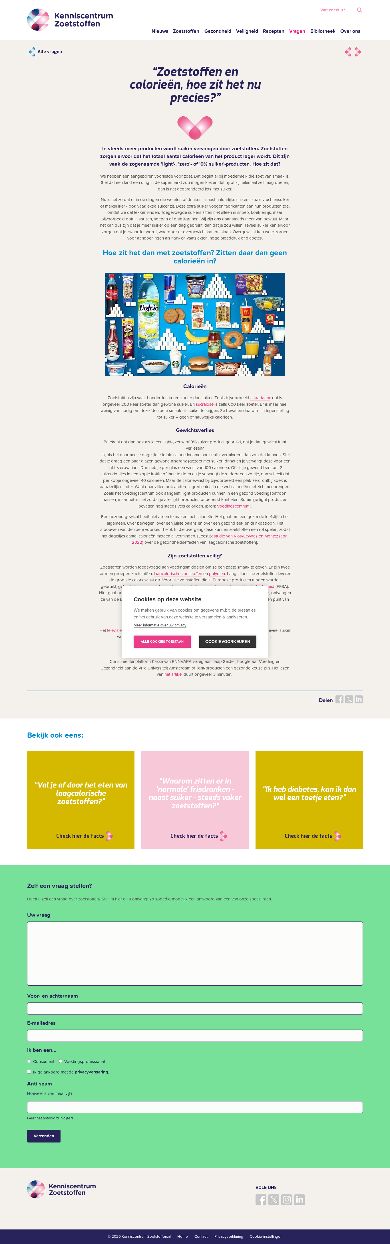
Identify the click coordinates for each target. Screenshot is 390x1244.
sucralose (205, 404)
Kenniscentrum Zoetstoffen (70, 20)
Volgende (358, 51)
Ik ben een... (42, 1050)
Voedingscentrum (233, 506)
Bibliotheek (322, 31)
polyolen (217, 573)
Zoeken (359, 10)
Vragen (297, 31)
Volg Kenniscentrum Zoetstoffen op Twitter (273, 1199)
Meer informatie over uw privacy (160, 625)
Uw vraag (38, 915)
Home (182, 1236)
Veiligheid (247, 31)
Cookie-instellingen (266, 1236)
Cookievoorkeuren (227, 642)
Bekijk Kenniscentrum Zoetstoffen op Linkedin (299, 1199)
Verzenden (44, 1136)
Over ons (350, 31)
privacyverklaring (91, 1072)
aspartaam (260, 397)
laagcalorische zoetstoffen (178, 573)
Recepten (273, 31)
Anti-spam (39, 1084)
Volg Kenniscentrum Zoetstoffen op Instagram (286, 1199)
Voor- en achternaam (52, 996)
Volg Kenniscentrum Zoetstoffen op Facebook (261, 1199)
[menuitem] (160, 31)
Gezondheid (217, 31)
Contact (201, 1236)
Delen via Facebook (339, 699)
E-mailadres (41, 1023)
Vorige (348, 51)
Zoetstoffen (186, 31)
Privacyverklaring (228, 1236)
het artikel (173, 674)
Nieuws (160, 31)
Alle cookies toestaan (162, 641)
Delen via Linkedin (359, 699)
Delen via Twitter (349, 699)
